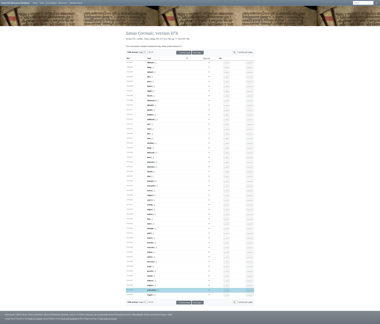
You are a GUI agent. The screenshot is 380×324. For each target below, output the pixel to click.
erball (149, 205)
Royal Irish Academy (69, 318)
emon (149, 190)
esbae (149, 252)
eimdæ (150, 228)
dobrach (150, 152)
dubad (150, 72)
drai (149, 81)
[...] (155, 62)
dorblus (150, 143)
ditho (149, 86)
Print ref (206, 58)
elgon (149, 209)
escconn (150, 261)
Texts (41, 3)
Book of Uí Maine (35, 318)
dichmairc (151, 100)
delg (149, 67)
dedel (149, 110)
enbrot (150, 280)
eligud (149, 195)
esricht (150, 242)
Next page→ (197, 53)
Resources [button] (62, 3)
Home (35, 3)
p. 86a (226, 63)
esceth (150, 271)
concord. (249, 63)
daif (149, 129)
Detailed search (76, 3)
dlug (149, 148)
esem (149, 238)
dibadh (150, 105)
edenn (150, 214)
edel (149, 233)
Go (377, 3)
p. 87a (226, 181)
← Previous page (184, 53)
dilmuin (150, 62)
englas (150, 285)
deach (149, 171)
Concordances (51, 3)
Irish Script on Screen (108, 318)
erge (149, 266)
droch (149, 96)
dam (149, 157)
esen (149, 223)
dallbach (150, 119)
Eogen (149, 295)
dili (148, 77)
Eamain (150, 181)
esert (149, 200)
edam (149, 257)
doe (148, 138)
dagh (149, 91)
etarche (150, 247)
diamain (150, 162)
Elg (148, 219)
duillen (150, 114)
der (148, 124)
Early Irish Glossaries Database (15, 3)
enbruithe (151, 290)
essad (149, 276)
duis (149, 176)
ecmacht (151, 186)
